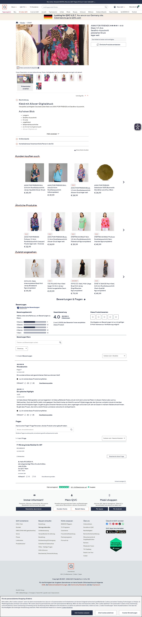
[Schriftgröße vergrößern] (85, 95)
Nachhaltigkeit (87, 530)
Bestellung (41, 524)
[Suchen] (106, 7)
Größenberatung (43, 530)
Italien (75, 574)
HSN (17, 593)
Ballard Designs (24, 593)
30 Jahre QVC (23, 12)
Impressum (96, 585)
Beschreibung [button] (23, 100)
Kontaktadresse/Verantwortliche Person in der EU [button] (36, 144)
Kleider (22, 22)
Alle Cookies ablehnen (106, 613)
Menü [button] (13, 7)
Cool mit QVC (34, 12)
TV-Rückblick (34, 7)
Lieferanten (19, 540)
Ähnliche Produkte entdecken (109, 45)
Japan (80, 574)
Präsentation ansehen (25, 87)
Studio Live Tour (88, 552)
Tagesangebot (6, 12)
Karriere (85, 542)
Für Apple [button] (99, 509)
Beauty (75, 12)
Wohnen (90, 12)
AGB (43, 585)
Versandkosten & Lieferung (46, 534)
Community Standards (78, 585)
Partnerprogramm (66, 537)
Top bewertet (53, 12)
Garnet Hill (39, 593)
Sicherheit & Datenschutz (46, 543)
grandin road (47, 593)
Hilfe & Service (43, 550)
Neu (15, 12)
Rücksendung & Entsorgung (46, 540)
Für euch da (64, 540)
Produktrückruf (20, 543)
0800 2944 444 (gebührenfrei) (26, 530)
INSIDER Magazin (66, 524)
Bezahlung (41, 537)
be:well (44, 12)
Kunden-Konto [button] (62, 509)
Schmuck (82, 12)
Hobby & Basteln (101, 12)
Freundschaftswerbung (68, 534)
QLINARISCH (125, 12)
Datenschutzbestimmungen (58, 585)
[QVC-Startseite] (17, 23)
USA (61, 574)
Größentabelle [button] (24, 139)
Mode (68, 12)
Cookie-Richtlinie (67, 607)
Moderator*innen (88, 546)
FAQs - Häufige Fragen (45, 547)
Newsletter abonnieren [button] (34, 509)
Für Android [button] (117, 509)
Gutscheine (64, 530)
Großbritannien (68, 574)
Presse (18, 537)
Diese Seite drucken (82, 150)
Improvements (55, 593)
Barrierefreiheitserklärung (91, 534)
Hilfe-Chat (19, 524)
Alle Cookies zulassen (82, 613)
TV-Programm (65, 527)
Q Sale (62, 12)
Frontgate (32, 593)
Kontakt (18, 527)
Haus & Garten (113, 12)
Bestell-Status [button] (80, 509)
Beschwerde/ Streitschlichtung (47, 553)
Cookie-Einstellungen (129, 613)
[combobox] (73, 7)
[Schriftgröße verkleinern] (88, 95)
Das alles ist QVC (88, 527)
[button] (117, 7)
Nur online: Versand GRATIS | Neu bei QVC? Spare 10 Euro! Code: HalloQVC (70, 2)
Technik (134, 12)
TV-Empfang (87, 549)
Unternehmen (87, 524)
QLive (18, 534)
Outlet (85, 556)
